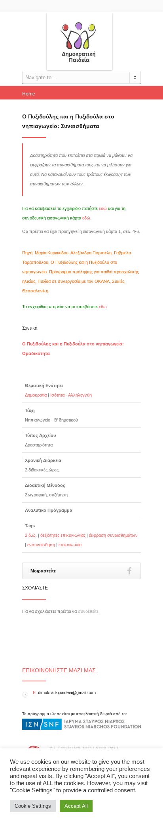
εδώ (103, 208)
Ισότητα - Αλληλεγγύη (71, 395)
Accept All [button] (76, 806)
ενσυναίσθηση (41, 544)
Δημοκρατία (36, 395)
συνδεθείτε (88, 611)
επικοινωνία (70, 544)
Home (28, 94)
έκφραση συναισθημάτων (113, 535)
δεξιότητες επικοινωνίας (62, 535)
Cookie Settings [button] (33, 806)
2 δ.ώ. (31, 535)
